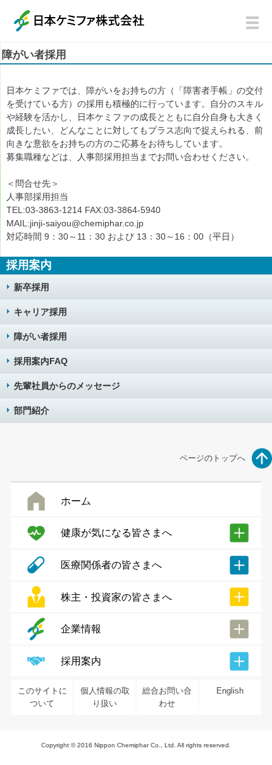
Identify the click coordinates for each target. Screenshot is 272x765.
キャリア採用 (40, 312)
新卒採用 (31, 287)
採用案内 (81, 661)
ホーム (76, 501)
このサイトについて (42, 697)
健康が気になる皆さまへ (116, 532)
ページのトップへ (212, 458)
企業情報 (81, 628)
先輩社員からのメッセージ (67, 386)
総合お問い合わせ (167, 697)
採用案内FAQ (41, 361)
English (230, 690)
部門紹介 (31, 410)
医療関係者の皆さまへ (111, 565)
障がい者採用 (40, 336)
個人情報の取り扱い (105, 697)
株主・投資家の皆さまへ (116, 597)
